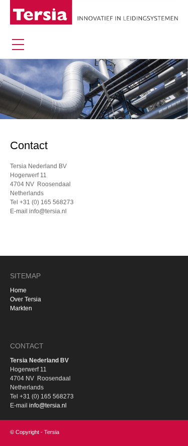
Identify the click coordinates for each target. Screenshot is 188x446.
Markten (21, 308)
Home (18, 290)
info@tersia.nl (48, 405)
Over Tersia (25, 299)
